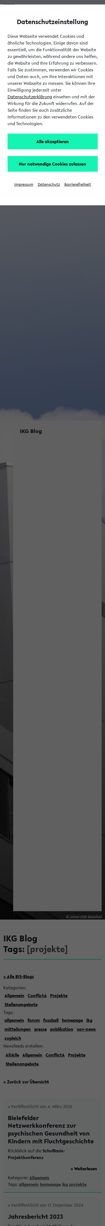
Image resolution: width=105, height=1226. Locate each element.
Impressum (23, 184)
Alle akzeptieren (52, 141)
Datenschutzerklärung (30, 97)
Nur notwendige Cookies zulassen (52, 164)
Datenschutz (49, 184)
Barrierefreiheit (77, 184)
